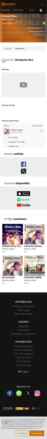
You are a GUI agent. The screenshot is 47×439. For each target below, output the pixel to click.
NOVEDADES (5, 10)
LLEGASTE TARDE (33, 277)
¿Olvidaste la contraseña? (23, 333)
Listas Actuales (23, 365)
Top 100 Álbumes (24, 349)
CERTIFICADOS (18, 10)
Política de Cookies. (38, 425)
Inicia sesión (41, 10)
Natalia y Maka (8, 249)
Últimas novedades (23, 346)
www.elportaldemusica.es (11, 419)
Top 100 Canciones (23, 353)
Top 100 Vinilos (23, 357)
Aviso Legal (23, 310)
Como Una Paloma (33, 246)
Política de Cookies (23, 313)
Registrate (23, 326)
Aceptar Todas (36, 433)
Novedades (8, 48)
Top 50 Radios (23, 361)
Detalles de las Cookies (32, 428)
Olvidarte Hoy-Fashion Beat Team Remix (22, 246)
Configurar (22, 433)
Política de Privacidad (23, 306)
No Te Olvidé (8, 277)
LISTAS (31, 10)
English (25, 371)
